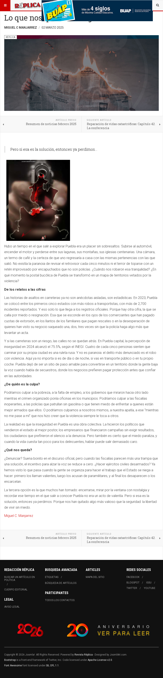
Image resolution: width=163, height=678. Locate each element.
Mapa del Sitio (95, 577)
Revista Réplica (83, 654)
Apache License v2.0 (100, 659)
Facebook (132, 577)
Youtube (149, 588)
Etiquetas (51, 577)
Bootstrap (10, 659)
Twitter (131, 588)
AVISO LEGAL (12, 606)
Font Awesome (13, 665)
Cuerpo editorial (15, 589)
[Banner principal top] (97, 10)
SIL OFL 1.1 (52, 665)
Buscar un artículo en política (19, 579)
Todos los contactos (59, 600)
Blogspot (132, 582)
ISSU (149, 582)
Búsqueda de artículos (60, 583)
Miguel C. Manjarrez (18, 516)
